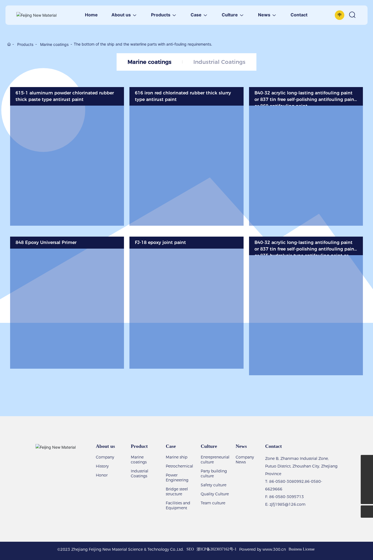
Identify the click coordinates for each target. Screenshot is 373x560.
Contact (273, 446)
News (241, 446)
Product (139, 446)
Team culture (213, 503)
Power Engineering (177, 477)
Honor (102, 475)
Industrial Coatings (219, 62)
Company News (245, 459)
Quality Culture (215, 494)
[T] (367, 485)
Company (105, 457)
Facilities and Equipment (178, 505)
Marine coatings (54, 44)
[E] (367, 473)
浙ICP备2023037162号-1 (216, 549)
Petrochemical (179, 466)
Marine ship (176, 457)
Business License (302, 549)
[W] (367, 461)
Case (171, 446)
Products (25, 44)
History (102, 466)
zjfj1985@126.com (288, 504)
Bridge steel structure (177, 491)
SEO (190, 549)
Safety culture (213, 484)
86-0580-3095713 (286, 496)
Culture (209, 446)
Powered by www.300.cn (262, 549)
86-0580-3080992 (286, 481)
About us (105, 446)
